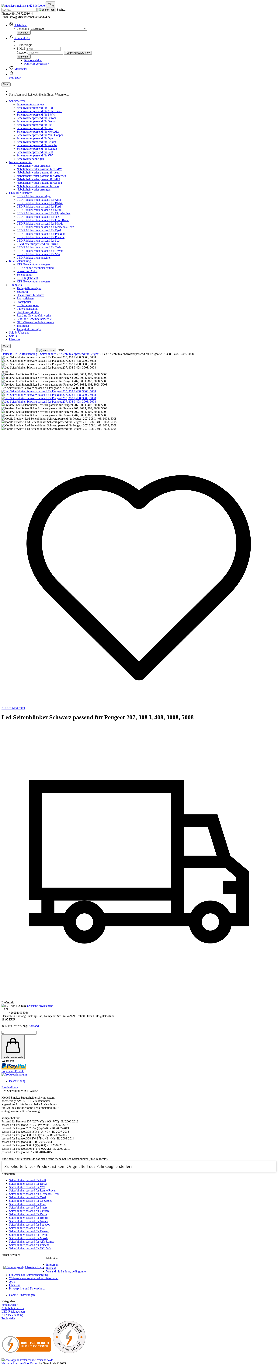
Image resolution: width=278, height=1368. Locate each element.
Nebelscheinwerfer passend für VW (38, 186)
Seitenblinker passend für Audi (27, 1180)
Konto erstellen (33, 60)
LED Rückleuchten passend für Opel (39, 230)
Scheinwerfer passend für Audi (35, 107)
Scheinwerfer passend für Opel (35, 138)
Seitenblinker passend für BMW (28, 1183)
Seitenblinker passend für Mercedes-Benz (34, 1193)
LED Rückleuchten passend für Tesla (39, 247)
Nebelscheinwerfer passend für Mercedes (41, 175)
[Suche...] (46, 10)
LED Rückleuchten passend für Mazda (40, 223)
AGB (12, 1281)
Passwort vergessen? (36, 63)
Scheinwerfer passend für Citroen (37, 118)
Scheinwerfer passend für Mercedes (38, 131)
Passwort (22, 52)
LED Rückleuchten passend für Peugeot (41, 233)
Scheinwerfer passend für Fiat (34, 124)
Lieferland (23, 28)
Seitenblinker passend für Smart (28, 1207)
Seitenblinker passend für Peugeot (29, 1224)
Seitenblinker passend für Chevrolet (30, 1200)
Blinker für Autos (27, 271)
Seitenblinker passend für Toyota (28, 1234)
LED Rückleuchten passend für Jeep (38, 216)
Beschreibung (17, 1081)
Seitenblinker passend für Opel (27, 1197)
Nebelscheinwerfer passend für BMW (39, 169)
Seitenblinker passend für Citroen (29, 1210)
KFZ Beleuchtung (20, 261)
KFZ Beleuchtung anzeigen (33, 264)
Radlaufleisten (25, 298)
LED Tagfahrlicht (27, 278)
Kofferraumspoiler (28, 305)
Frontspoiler (24, 301)
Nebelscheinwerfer (20, 162)
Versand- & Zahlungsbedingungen (66, 1271)
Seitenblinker (24, 274)
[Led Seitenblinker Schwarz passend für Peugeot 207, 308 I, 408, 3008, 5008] (49, 391)
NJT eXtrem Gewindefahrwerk (35, 322)
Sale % (13, 332)
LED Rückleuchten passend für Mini (39, 210)
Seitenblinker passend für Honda (28, 1217)
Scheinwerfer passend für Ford (35, 128)
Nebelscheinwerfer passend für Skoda (39, 182)
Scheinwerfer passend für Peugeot (37, 141)
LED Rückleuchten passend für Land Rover (43, 220)
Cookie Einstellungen (22, 1294)
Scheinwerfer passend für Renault (37, 148)
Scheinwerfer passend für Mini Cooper (40, 135)
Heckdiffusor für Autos (30, 295)
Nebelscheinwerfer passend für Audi (38, 172)
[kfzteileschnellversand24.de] (24, 5)
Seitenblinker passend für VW (27, 1187)
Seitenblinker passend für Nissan (28, 1221)
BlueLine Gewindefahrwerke (34, 318)
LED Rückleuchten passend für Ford (39, 206)
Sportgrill (22, 291)
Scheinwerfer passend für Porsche (37, 145)
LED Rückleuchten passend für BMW (40, 203)
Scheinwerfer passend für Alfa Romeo (39, 111)
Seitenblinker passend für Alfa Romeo (31, 1241)
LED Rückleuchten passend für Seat (38, 240)
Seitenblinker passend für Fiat (26, 1228)
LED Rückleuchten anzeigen (34, 196)
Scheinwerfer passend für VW (35, 155)
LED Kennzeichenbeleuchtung (35, 267)
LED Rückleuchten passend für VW (38, 254)
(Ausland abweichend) (40, 1005)
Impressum (52, 1264)
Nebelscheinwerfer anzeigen (33, 165)
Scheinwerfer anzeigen (30, 104)
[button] (18, 25)
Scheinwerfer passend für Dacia (36, 121)
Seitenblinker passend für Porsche (29, 1245)
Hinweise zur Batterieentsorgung (28, 1274)
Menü (6, 84)
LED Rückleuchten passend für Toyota (40, 250)
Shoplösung (31, 1363)
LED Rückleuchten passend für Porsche (40, 237)
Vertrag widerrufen (13, 1363)
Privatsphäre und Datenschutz (27, 1288)
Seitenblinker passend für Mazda (28, 1238)
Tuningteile (16, 284)
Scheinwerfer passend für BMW (36, 114)
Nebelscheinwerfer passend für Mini (38, 179)
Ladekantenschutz (27, 308)
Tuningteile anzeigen (29, 288)
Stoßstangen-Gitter (28, 312)
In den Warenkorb (13, 1057)
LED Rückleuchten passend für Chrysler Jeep (44, 213)
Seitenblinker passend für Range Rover (32, 1190)
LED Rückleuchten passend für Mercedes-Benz (45, 227)
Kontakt (51, 1268)
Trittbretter (23, 325)
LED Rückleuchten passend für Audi (39, 199)
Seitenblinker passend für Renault (29, 1231)
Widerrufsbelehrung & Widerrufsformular (33, 1278)
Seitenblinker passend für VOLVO (30, 1248)
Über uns (23, 332)
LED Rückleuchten (20, 192)
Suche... (61, 9)
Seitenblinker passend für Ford (27, 1204)
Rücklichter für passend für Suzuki (37, 244)
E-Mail (21, 48)
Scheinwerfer (17, 101)
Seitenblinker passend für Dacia (28, 1214)
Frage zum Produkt (13, 1071)
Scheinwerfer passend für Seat (35, 152)
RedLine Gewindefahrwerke (34, 315)
